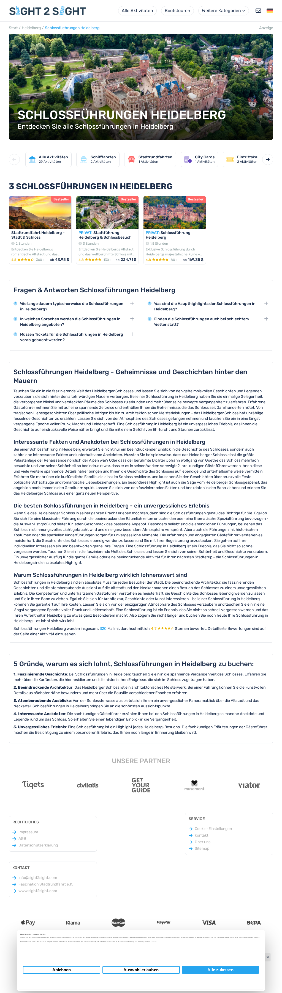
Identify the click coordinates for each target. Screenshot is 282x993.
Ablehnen (61, 969)
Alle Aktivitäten (137, 10)
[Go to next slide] (267, 159)
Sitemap (202, 848)
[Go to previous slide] (14, 159)
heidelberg (31, 28)
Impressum (28, 832)
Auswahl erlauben (141, 969)
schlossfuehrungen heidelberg (72, 28)
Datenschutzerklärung (38, 845)
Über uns (202, 842)
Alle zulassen (220, 969)
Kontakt (201, 835)
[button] (270, 10)
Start (13, 28)
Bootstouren (177, 10)
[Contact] (258, 10)
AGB (22, 838)
